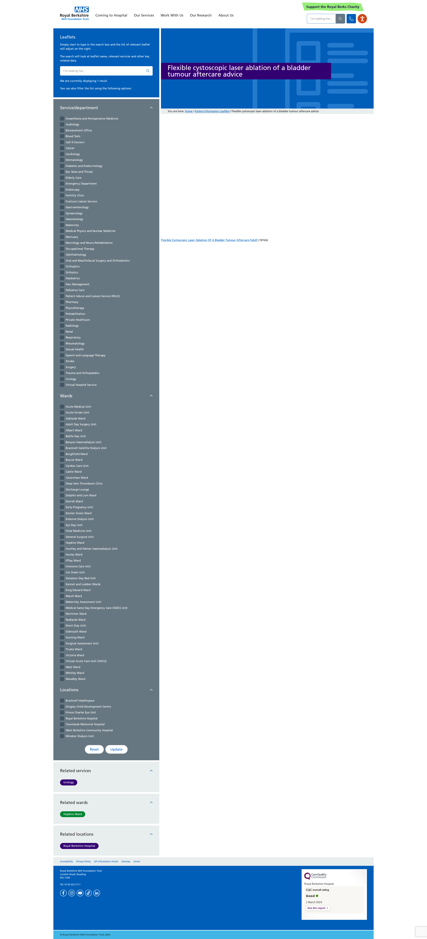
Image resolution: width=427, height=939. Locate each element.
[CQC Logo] (315, 878)
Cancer (70, 148)
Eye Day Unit (74, 525)
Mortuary (72, 237)
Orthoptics (73, 266)
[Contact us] (351, 18)
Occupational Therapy (80, 248)
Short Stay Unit (76, 625)
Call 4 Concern (75, 142)
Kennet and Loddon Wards (83, 584)
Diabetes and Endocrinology (84, 166)
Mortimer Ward (76, 613)
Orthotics (72, 272)
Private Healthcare (78, 319)
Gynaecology (74, 213)
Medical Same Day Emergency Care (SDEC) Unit (97, 608)
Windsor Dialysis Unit (80, 736)
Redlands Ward (75, 619)
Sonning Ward (75, 637)
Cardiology (73, 154)
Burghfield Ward (77, 454)
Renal (69, 331)
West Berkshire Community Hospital (89, 730)
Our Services (144, 15)
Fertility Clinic (75, 195)
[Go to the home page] (74, 13)
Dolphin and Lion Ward (81, 495)
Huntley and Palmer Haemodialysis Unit (92, 548)
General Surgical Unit (80, 537)
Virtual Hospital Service (81, 384)
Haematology (74, 219)
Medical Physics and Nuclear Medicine (90, 231)
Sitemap (125, 861)
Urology (71, 379)
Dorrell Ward (74, 501)
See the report (316, 908)
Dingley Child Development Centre (88, 706)
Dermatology (74, 160)
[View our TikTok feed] (88, 893)
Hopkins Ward (75, 542)
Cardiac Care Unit (77, 465)
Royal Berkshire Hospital (82, 718)
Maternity (72, 225)
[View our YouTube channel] (80, 893)
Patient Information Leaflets (212, 111)
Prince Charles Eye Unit (81, 712)
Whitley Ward (75, 673)
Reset (94, 749)
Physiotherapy (75, 308)
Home (188, 111)
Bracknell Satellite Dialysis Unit (86, 448)
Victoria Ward (75, 655)
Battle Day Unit (76, 436)
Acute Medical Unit (78, 406)
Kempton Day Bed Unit (81, 578)
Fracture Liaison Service (81, 201)
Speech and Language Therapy (85, 355)
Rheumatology (75, 343)
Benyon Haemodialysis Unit (83, 442)
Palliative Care (75, 290)
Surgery (71, 367)
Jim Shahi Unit (75, 572)
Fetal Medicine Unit (79, 531)
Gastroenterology (77, 207)
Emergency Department (81, 183)
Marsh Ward (74, 596)
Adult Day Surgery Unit (81, 424)
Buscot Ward (74, 459)
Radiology (72, 325)
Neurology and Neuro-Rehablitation (89, 242)
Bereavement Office (79, 130)
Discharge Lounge (77, 489)
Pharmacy (72, 302)
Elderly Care (73, 177)
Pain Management (77, 284)
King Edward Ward (78, 590)
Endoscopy (73, 189)
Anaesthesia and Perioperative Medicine (92, 118)
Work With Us (172, 15)
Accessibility (66, 861)
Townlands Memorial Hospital (85, 724)
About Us (226, 15)
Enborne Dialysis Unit (80, 519)
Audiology (72, 124)
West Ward (73, 667)
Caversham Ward (77, 477)
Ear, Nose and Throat (79, 171)
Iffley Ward (73, 560)
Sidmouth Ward (76, 631)
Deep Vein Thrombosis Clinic (84, 483)
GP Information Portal (106, 861)
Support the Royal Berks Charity (332, 7)
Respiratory (73, 337)
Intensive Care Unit (78, 566)
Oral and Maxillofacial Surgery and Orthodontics (98, 260)
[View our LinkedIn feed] (96, 893)
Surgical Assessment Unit (82, 643)
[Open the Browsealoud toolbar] (362, 18)
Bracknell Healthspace (80, 700)
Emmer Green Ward (79, 513)
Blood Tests (73, 136)
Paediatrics (73, 278)
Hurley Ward (74, 554)
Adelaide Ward (75, 418)
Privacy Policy (83, 861)
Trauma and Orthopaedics (82, 373)
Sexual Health (75, 349)
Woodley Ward (75, 679)
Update (116, 749)
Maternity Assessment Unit (83, 602)
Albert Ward (74, 430)
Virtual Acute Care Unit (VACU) (86, 661)
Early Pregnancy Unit (79, 507)
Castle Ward (74, 471)
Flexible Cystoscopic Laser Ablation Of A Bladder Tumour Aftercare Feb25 (209, 240)
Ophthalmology (76, 254)
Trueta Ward (74, 649)
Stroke (70, 361)
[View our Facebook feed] (63, 893)
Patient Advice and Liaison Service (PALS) (93, 296)
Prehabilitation (75, 313)
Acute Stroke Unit (77, 412)
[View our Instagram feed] (71, 893)
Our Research (201, 15)
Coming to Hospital (111, 15)
